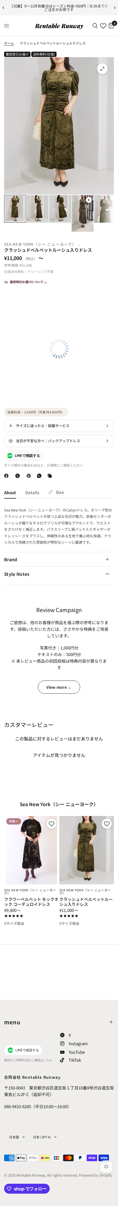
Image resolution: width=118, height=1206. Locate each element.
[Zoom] (102, 68)
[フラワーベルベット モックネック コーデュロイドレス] (31, 850)
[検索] (95, 25)
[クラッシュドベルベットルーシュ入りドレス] (86, 850)
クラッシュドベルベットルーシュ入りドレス (86, 902)
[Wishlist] (103, 26)
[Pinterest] (30, 475)
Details (32, 492)
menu (12, 1022)
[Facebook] (7, 475)
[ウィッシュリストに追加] (51, 824)
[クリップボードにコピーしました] (50, 475)
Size (60, 492)
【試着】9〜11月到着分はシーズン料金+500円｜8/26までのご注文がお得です (59, 7)
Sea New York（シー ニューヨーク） (40, 244)
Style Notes (17, 574)
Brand (10, 559)
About (10, 492)
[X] (18, 475)
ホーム (9, 43)
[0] (110, 25)
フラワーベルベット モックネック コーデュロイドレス (31, 902)
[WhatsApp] (40, 475)
